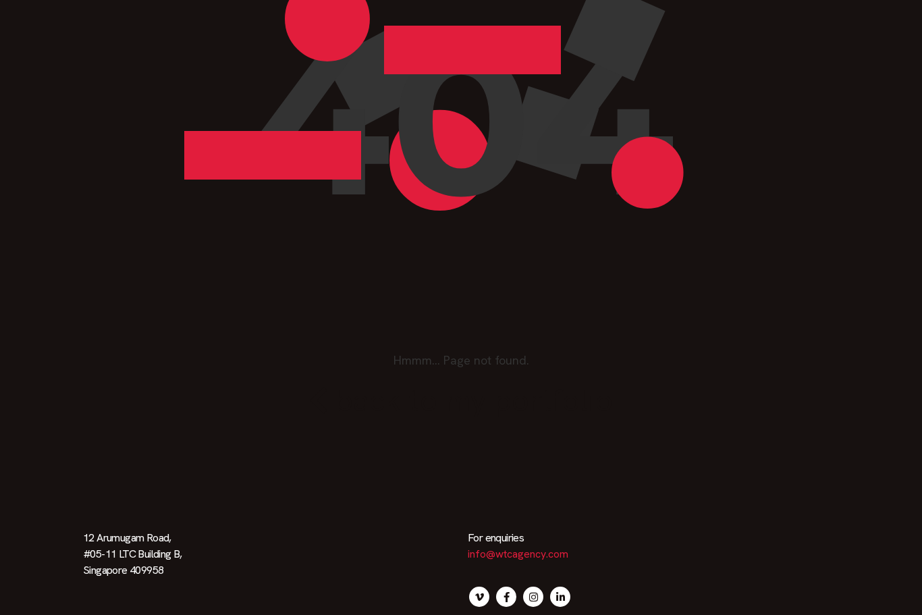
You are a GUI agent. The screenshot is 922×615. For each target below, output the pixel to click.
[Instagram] (533, 597)
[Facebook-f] (506, 597)
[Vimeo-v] (479, 597)
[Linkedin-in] (560, 597)
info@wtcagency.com (518, 554)
